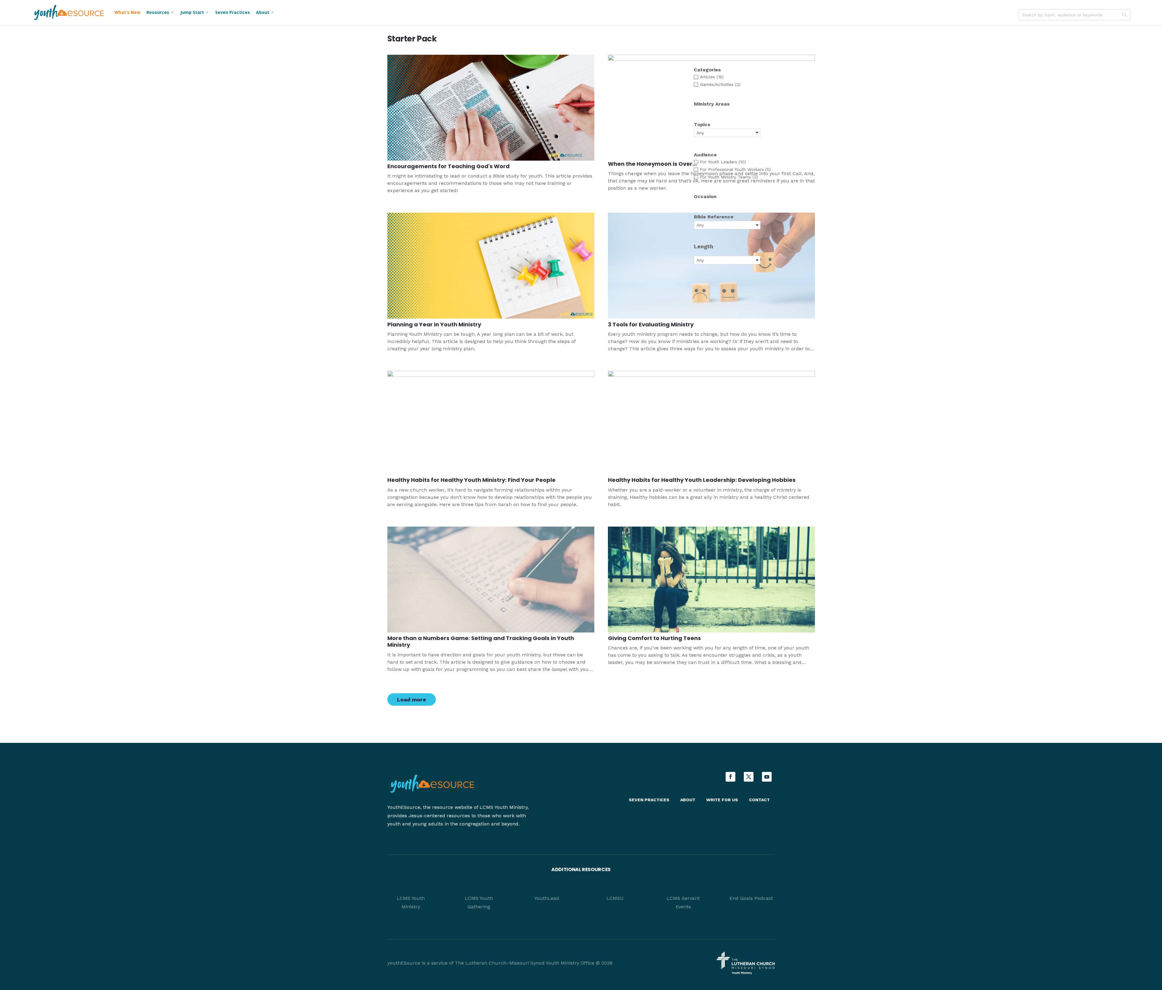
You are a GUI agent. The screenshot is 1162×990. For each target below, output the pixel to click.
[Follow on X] (748, 777)
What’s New (127, 12)
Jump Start (194, 12)
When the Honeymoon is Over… (652, 164)
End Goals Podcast (751, 898)
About (265, 12)
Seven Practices (232, 12)
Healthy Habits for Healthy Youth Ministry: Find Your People (471, 480)
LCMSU (615, 898)
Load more (411, 699)
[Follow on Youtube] (767, 777)
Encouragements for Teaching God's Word (448, 166)
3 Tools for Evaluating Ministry (651, 324)
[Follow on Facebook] (730, 777)
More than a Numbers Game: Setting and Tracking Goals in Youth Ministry (480, 641)
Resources (160, 12)
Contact (759, 799)
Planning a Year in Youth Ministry (434, 324)
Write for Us (722, 799)
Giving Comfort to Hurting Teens (654, 638)
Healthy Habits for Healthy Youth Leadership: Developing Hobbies (702, 480)
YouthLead (546, 898)
